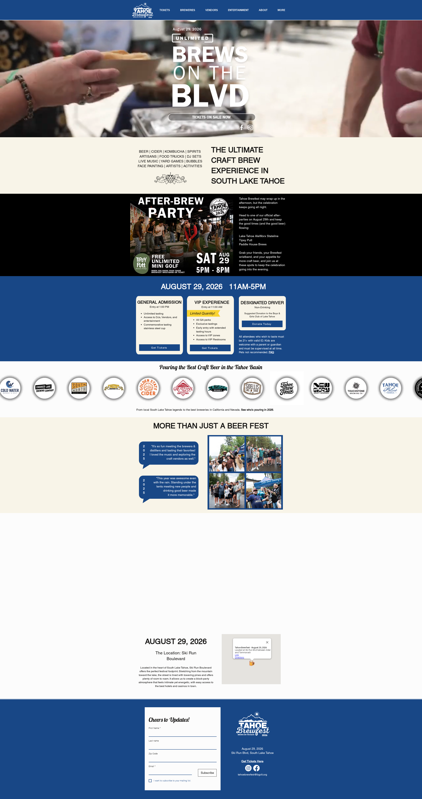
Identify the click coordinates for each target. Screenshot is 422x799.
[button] (281, 10)
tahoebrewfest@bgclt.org (252, 774)
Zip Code (153, 753)
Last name (154, 740)
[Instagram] (250, 127)
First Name (155, 728)
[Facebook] (241, 127)
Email (152, 766)
